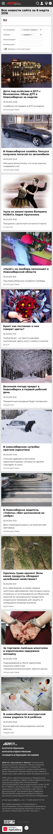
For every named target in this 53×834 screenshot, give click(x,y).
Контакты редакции (13, 748)
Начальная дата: (9, 40)
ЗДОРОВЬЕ (8, 606)
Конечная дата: (9, 44)
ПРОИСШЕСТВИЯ (11, 110)
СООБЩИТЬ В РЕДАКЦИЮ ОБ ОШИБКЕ (20, 755)
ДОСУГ (6, 345)
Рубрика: (6, 35)
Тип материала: (9, 30)
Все (5, 20)
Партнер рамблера (23, 822)
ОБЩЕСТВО (8, 405)
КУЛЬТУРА (8, 227)
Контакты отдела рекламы (16, 752)
